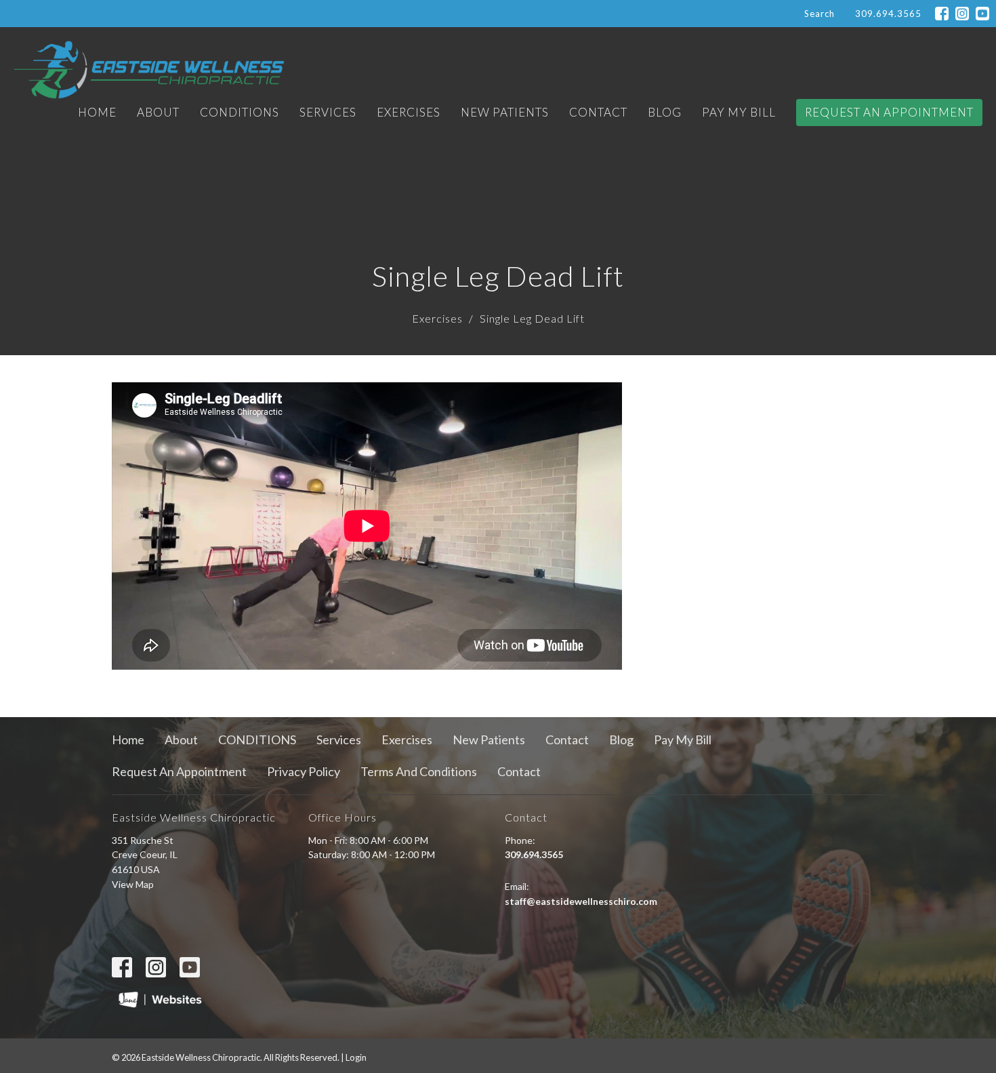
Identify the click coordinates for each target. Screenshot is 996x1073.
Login (356, 1057)
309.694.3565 (888, 13)
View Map (133, 884)
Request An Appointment (889, 112)
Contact (598, 112)
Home (97, 112)
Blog (665, 112)
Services (327, 112)
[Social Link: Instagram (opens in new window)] (962, 13)
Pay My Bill (739, 112)
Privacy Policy (303, 771)
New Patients (505, 112)
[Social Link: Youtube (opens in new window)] (982, 13)
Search (819, 13)
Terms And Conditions (418, 771)
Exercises (408, 112)
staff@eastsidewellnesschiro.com (581, 901)
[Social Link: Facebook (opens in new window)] (942, 13)
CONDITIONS (239, 112)
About (158, 112)
